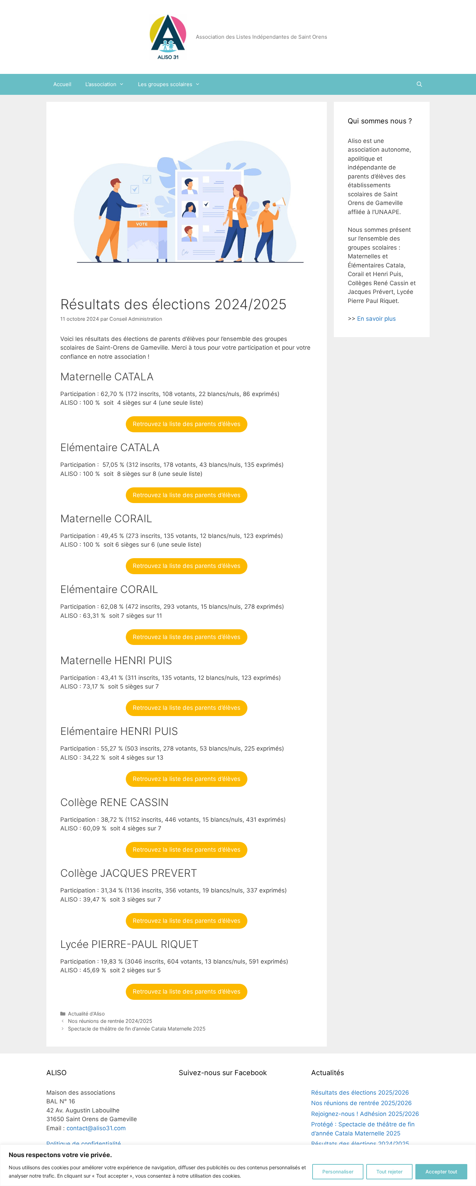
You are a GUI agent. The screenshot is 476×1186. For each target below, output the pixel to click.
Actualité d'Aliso (86, 1014)
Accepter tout (441, 1171)
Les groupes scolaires (165, 84)
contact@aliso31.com (96, 1128)
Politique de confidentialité (83, 1143)
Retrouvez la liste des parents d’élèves (186, 423)
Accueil (62, 84)
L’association (100, 84)
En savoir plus (376, 318)
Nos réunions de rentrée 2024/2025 (110, 1021)
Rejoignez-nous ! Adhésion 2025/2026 (365, 1113)
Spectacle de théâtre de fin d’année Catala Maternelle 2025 (137, 1029)
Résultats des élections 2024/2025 (360, 1143)
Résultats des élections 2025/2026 (360, 1092)
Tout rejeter (389, 1171)
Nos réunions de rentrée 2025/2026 (361, 1103)
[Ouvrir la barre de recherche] (419, 84)
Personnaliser (337, 1171)
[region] (238, 1165)
